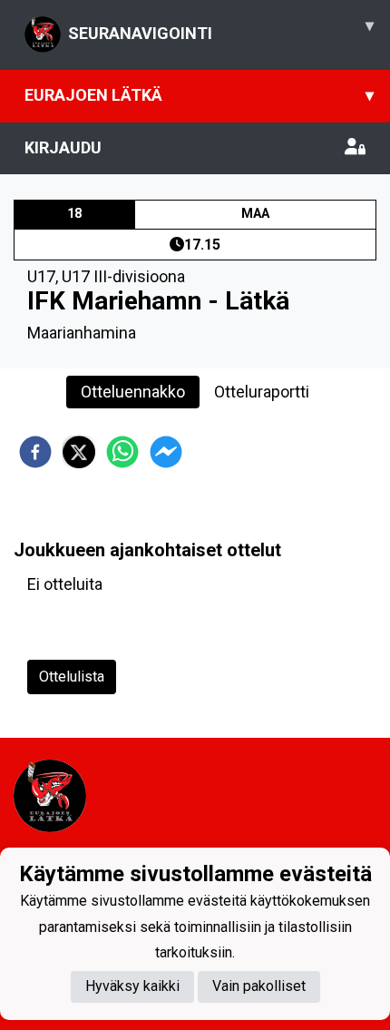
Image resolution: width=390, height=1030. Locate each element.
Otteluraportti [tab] (261, 391)
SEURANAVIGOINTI (221, 29)
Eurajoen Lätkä (199, 94)
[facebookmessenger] (166, 452)
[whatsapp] (122, 452)
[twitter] (79, 452)
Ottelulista (71, 676)
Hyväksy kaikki (132, 986)
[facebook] (35, 452)
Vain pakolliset (259, 986)
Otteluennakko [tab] (133, 391)
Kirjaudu (63, 147)
